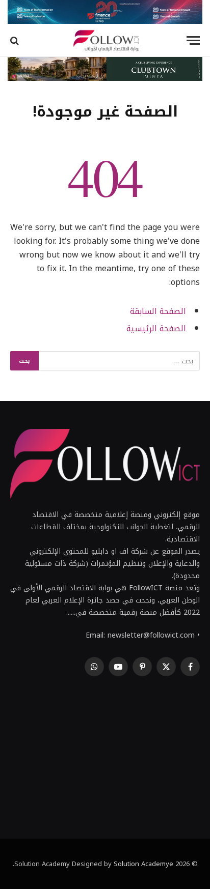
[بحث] (15, 40)
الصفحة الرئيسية (156, 328)
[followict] (104, 40)
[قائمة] (193, 40)
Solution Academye (143, 863)
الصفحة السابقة (158, 311)
